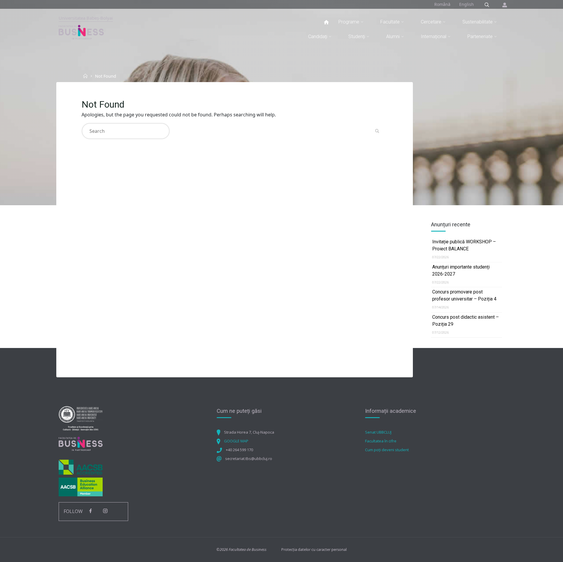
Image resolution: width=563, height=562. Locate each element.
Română (442, 4)
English (466, 4)
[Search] (486, 5)
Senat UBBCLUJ (378, 432)
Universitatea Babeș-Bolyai (86, 18)
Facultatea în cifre (380, 441)
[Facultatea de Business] (81, 32)
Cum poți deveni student (387, 449)
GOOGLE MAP (236, 441)
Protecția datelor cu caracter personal (314, 549)
